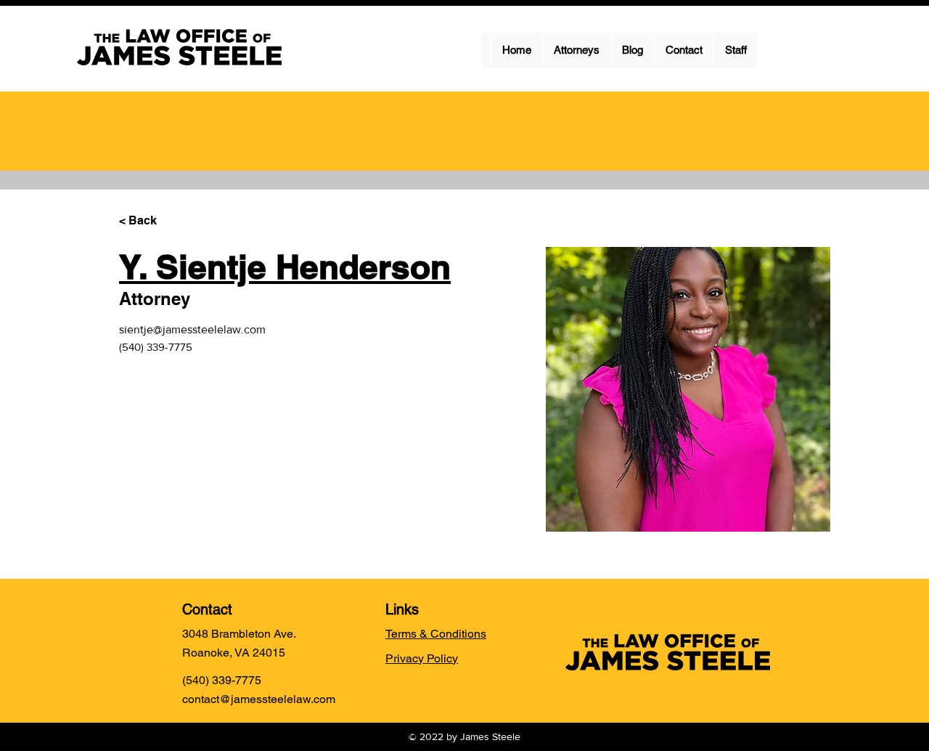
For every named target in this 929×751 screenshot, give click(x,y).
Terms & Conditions (435, 634)
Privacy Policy (421, 658)
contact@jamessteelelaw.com (258, 699)
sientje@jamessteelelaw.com (192, 329)
